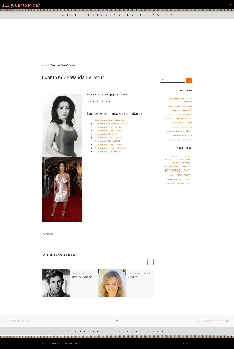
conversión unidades (181, 163)
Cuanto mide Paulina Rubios (108, 144)
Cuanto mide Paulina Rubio (108, 130)
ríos (188, 183)
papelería (170, 183)
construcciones (182, 159)
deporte (186, 166)
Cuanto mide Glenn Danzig (107, 151)
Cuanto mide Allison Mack (107, 141)
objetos (187, 179)
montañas (183, 175)
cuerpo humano (172, 166)
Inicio (44, 65)
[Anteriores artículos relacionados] (144, 262)
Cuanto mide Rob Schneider (108, 137)
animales (174, 156)
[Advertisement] (117, 43)
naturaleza (173, 179)
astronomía (186, 156)
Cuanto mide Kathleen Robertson (111, 148)
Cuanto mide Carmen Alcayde (109, 119)
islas (171, 175)
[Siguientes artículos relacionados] (150, 262)
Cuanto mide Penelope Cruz (108, 126)
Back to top (187, 343)
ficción (187, 170)
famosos (173, 170)
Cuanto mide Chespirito (106, 134)
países (181, 183)
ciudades (168, 159)
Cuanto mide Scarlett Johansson (110, 123)
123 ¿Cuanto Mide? (55, 343)
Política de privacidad (72, 343)
